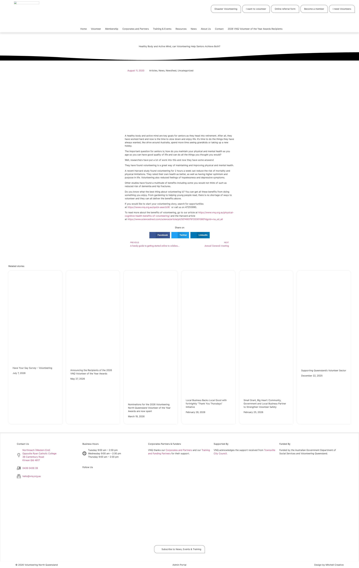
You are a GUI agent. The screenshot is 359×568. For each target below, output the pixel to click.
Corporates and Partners (135, 28)
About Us (206, 28)
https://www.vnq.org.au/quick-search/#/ (149, 207)
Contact (219, 28)
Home (83, 28)
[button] (159, 235)
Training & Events (162, 28)
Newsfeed (171, 70)
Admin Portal (179, 564)
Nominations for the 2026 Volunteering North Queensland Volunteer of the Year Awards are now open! (149, 408)
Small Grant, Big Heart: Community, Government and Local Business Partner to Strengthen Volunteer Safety (265, 403)
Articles (153, 70)
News (194, 28)
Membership (111, 28)
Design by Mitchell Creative (329, 564)
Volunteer (96, 28)
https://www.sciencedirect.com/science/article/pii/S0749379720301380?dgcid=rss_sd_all (175, 219)
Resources (181, 28)
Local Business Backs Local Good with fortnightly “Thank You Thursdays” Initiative (206, 403)
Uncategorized (185, 70)
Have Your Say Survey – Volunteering (32, 367)
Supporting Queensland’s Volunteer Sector (323, 370)
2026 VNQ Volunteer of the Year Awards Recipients (255, 28)
